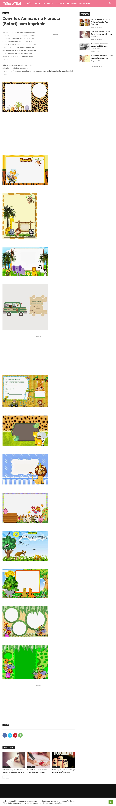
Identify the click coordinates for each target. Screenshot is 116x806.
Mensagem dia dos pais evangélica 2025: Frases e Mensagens (100, 46)
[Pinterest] (15, 735)
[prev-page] (3, 777)
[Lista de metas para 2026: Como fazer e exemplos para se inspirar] (13, 760)
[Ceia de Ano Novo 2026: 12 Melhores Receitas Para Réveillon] (85, 22)
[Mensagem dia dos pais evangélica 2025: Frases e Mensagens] (85, 46)
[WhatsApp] (20, 735)
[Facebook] (4, 735)
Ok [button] (111, 802)
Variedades (6, 13)
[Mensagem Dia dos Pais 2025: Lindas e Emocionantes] (85, 58)
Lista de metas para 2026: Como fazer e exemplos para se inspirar (101, 34)
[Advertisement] (56, 50)
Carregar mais (95, 66)
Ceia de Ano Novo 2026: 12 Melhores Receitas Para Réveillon (100, 22)
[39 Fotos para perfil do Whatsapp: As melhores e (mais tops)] (63, 760)
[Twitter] (10, 735)
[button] (110, 3)
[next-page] (7, 777)
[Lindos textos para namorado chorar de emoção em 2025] (38, 760)
